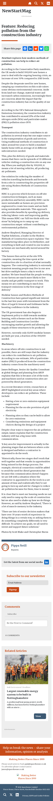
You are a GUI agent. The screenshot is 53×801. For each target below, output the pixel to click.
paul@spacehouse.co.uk (35, 764)
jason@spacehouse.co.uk (13, 769)
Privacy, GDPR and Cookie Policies (35, 796)
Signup (13, 589)
